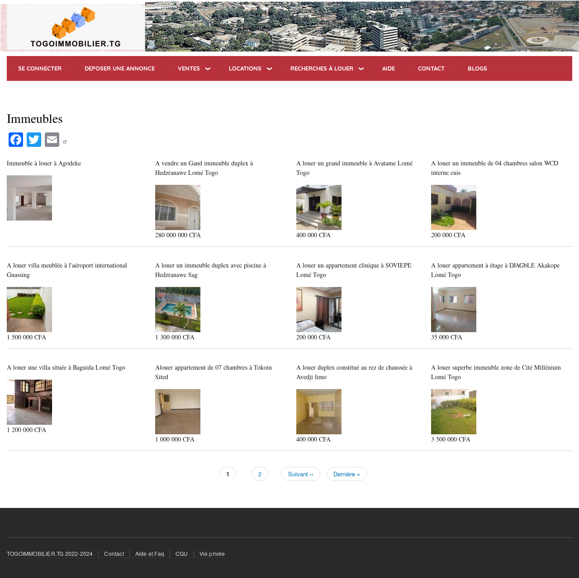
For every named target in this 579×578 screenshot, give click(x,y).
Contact (113, 553)
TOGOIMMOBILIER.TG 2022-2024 (50, 553)
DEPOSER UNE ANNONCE (120, 68)
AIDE (388, 68)
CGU (182, 553)
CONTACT (431, 68)
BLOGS (477, 68)
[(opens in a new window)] (66, 139)
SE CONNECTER (40, 68)
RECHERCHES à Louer (321, 68)
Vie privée (212, 553)
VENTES (189, 68)
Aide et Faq (149, 553)
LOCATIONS (245, 68)
